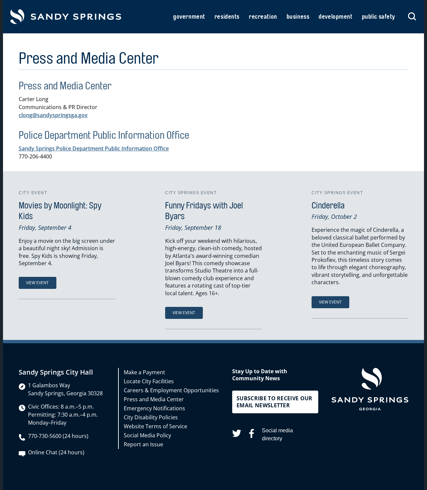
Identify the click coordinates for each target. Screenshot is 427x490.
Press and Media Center (154, 399)
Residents (227, 16)
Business (298, 16)
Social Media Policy (147, 435)
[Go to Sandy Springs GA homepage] (65, 16)
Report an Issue (143, 444)
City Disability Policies (151, 417)
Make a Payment (144, 372)
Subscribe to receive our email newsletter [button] (275, 402)
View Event (37, 283)
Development (335, 16)
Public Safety (378, 16)
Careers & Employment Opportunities (171, 390)
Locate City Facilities (149, 381)
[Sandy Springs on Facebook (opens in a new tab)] (251, 434)
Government (189, 16)
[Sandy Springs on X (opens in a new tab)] (236, 434)
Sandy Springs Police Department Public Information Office (94, 148)
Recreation (263, 16)
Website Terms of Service (155, 426)
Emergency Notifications (154, 408)
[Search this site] (412, 16)
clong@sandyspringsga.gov (53, 115)
